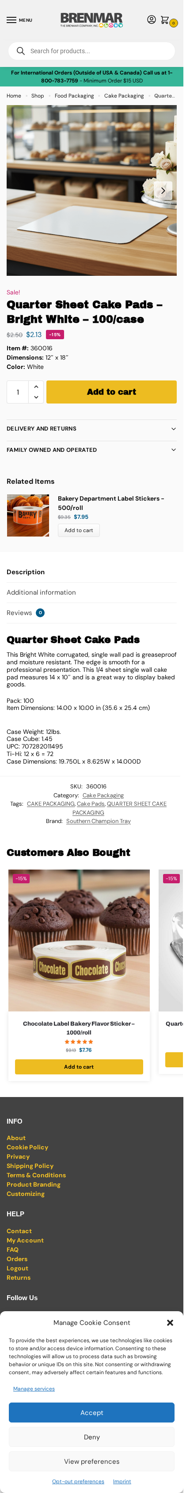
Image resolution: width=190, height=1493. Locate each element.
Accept (91, 1412)
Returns (18, 1277)
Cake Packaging (124, 95)
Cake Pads (91, 803)
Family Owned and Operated (52, 450)
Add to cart (111, 392)
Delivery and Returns (41, 428)
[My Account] (151, 20)
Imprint (122, 1481)
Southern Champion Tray (98, 821)
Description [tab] (26, 572)
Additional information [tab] (41, 592)
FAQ (13, 1250)
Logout (17, 1268)
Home (14, 95)
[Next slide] (163, 190)
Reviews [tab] (24, 612)
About (16, 1138)
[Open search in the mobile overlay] (92, 51)
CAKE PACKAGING (51, 803)
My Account (25, 1240)
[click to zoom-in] (92, 190)
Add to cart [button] (79, 1066)
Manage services (34, 1388)
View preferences (92, 1461)
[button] (170, 1322)
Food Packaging (74, 95)
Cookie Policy (27, 1147)
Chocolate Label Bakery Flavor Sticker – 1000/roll (79, 1028)
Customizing (26, 1194)
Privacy (18, 1156)
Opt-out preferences (78, 1481)
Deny (92, 1437)
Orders (17, 1259)
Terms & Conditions (36, 1175)
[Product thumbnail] (32, 515)
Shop (37, 95)
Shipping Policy (30, 1166)
